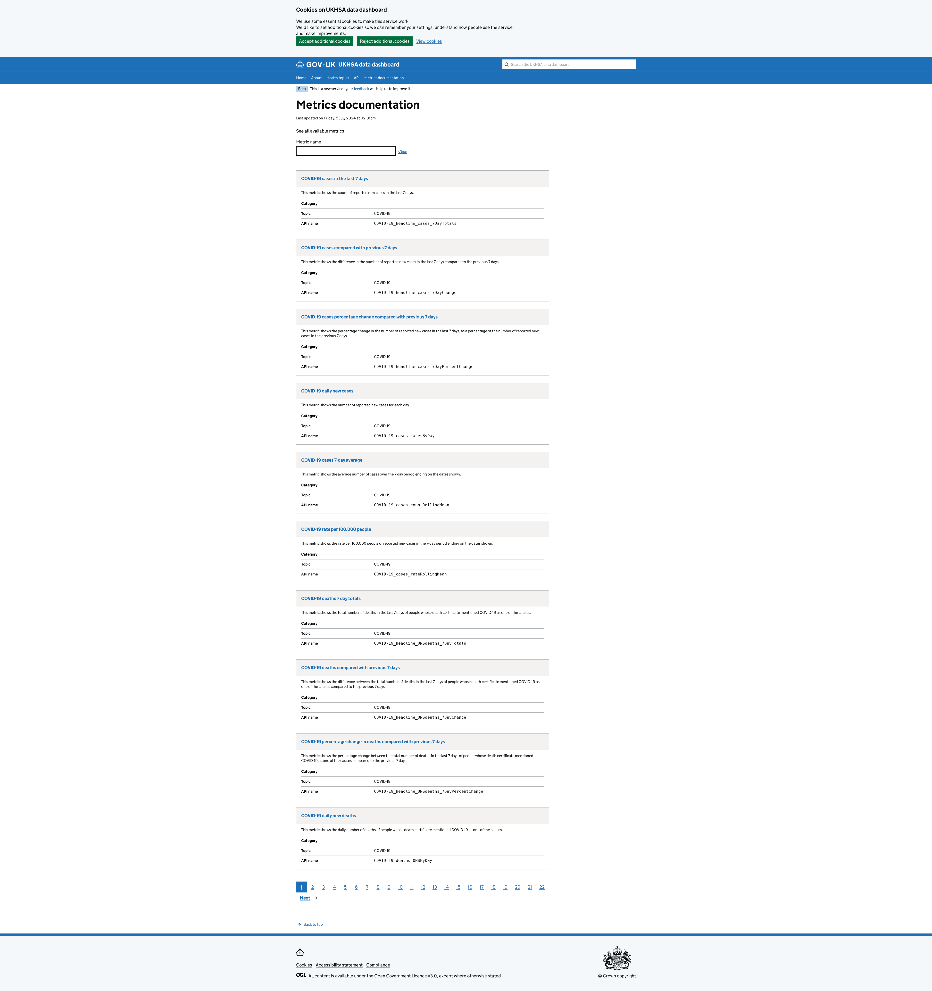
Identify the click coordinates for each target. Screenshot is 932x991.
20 (517, 887)
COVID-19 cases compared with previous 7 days (349, 247)
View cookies (429, 41)
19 (505, 887)
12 (423, 887)
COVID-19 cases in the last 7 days (334, 178)
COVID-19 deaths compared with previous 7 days (350, 667)
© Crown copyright (617, 976)
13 (435, 887)
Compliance (378, 965)
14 (446, 887)
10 (400, 887)
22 (542, 887)
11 (412, 887)
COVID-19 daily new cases (327, 391)
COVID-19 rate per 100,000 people (336, 529)
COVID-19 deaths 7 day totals (331, 598)
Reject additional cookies (385, 41)
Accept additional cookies (324, 41)
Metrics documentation (384, 77)
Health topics (337, 77)
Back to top (313, 924)
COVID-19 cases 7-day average (331, 460)
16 (470, 887)
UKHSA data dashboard (368, 64)
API (356, 77)
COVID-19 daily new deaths (328, 815)
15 (458, 887)
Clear (402, 151)
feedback (361, 88)
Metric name (308, 142)
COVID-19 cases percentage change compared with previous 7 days (369, 317)
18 (493, 887)
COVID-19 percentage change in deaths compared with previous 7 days (373, 741)
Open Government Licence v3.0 (405, 976)
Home (301, 77)
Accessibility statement (339, 965)
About (316, 77)
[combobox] (569, 64)
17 (482, 887)
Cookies (304, 965)
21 (530, 887)
